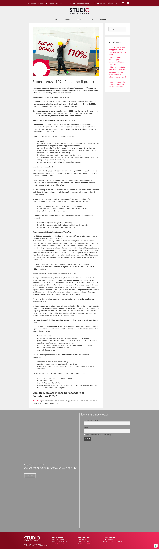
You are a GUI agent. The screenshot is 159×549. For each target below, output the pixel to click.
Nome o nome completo (92, 420)
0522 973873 (85, 543)
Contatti (103, 19)
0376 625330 (59, 543)
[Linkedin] (123, 3)
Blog (91, 19)
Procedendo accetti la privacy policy (98, 435)
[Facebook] (128, 3)
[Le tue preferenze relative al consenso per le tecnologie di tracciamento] (156, 546)
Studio (67, 19)
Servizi (79, 19)
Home (55, 19)
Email (86, 427)
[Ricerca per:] (117, 29)
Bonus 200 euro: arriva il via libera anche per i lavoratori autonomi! (116, 84)
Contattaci (37, 401)
